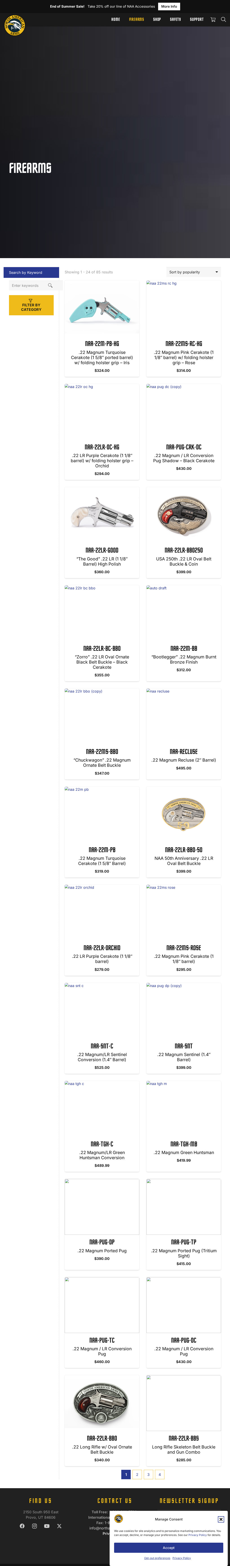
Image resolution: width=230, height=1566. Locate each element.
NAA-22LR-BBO (102, 1438)
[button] (221, 1519)
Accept (169, 1548)
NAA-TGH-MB (183, 1144)
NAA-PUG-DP (102, 1242)
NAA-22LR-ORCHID (102, 948)
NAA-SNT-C (102, 1046)
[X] (59, 1526)
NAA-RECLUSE (184, 752)
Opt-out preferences (157, 1558)
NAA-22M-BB (183, 649)
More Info (169, 6)
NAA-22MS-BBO (102, 752)
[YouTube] (47, 1526)
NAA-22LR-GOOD (102, 550)
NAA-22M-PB (102, 850)
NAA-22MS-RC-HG (184, 344)
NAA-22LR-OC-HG (102, 447)
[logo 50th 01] (15, 20)
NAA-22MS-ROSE (183, 948)
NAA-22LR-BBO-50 (183, 850)
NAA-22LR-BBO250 (184, 550)
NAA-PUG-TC (102, 1340)
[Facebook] (22, 1526)
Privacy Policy (197, 1535)
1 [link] (126, 1474)
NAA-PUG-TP (183, 1242)
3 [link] (148, 1474)
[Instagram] (34, 1526)
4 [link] (160, 1474)
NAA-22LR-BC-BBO (102, 649)
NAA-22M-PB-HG (102, 344)
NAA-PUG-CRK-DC (183, 447)
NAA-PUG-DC (183, 1340)
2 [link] (137, 1474)
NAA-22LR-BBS (184, 1438)
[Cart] (213, 19)
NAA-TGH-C (102, 1144)
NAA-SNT (184, 1046)
